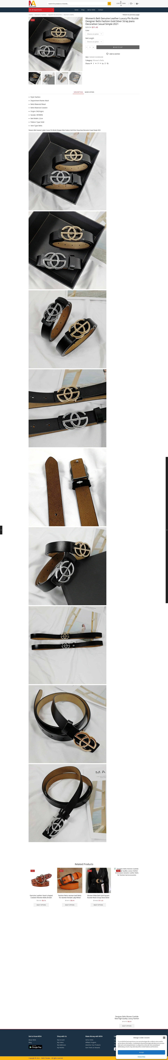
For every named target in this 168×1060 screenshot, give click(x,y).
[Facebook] (93, 63)
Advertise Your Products (93, 1045)
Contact (100, 10)
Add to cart (119, 47)
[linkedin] (103, 63)
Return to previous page (131, 15)
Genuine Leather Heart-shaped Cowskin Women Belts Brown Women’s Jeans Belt (41, 898)
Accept (141, 1052)
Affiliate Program (90, 1042)
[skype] (107, 63)
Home (76, 10)
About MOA (32, 1040)
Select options (41, 905)
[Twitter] (91, 63)
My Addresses (61, 1045)
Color (87, 30)
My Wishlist (60, 1047)
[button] (164, 1038)
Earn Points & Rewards (92, 1047)
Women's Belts (69, 15)
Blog (30, 1042)
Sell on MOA (91, 10)
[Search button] (109, 3)
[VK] (96, 63)
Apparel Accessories (55, 15)
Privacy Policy (141, 1056)
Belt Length (89, 38)
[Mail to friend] (100, 63)
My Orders (60, 1042)
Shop (82, 10)
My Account (61, 1040)
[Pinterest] (98, 63)
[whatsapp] (105, 63)
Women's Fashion (40, 15)
